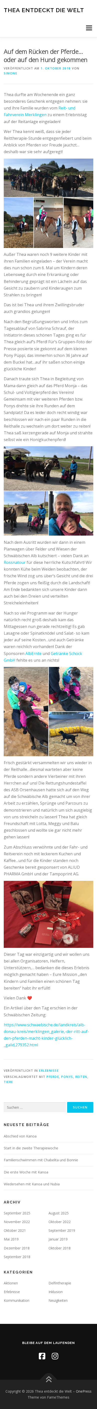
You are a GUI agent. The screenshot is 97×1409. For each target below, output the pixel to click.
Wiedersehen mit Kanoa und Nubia (32, 1184)
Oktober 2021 (15, 1230)
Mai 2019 (11, 1239)
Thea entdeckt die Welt (44, 9)
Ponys (67, 1077)
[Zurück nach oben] (48, 1380)
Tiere (8, 1082)
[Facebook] (42, 1356)
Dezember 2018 (17, 1248)
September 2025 (17, 1213)
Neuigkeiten (58, 1300)
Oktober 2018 (59, 1248)
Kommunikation (16, 1300)
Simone (10, 73)
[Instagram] (55, 1356)
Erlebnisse (49, 1070)
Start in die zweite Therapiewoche (31, 1148)
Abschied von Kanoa (20, 1136)
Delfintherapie (59, 1283)
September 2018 (17, 1256)
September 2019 (61, 1230)
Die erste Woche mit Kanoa (26, 1172)
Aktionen (11, 1283)
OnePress (84, 1391)
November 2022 (17, 1221)
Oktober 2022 (59, 1221)
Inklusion (55, 1291)
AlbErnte (33, 653)
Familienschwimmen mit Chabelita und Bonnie (41, 1160)
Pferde (53, 1077)
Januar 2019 (58, 1239)
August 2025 (58, 1213)
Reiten (81, 1077)
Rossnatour (15, 562)
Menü (89, 28)
